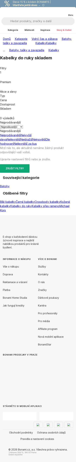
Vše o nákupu (11, 266)
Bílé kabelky (8, 202)
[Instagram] (70, 224)
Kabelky (51, 43)
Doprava (8, 274)
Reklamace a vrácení (15, 282)
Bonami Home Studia (15, 297)
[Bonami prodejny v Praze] (32, 376)
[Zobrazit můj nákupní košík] (63, 12)
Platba (6, 289)
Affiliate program (47, 328)
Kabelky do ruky (21, 206)
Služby (42, 266)
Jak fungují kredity (13, 305)
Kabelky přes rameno (45, 206)
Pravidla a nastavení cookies (37, 438)
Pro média (44, 321)
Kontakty (43, 274)
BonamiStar (44, 344)
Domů (7, 39)
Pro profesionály (47, 313)
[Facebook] (62, 224)
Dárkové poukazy (48, 297)
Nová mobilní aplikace (51, 336)
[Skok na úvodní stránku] (10, 12)
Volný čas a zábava (44, 39)
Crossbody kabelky (47, 202)
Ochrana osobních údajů (51, 432)
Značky (42, 289)
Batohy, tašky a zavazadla (26, 50)
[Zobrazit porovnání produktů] (56, 12)
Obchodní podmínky (21, 432)
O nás (41, 282)
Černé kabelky (25, 202)
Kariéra (42, 305)
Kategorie (21, 39)
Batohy (5, 186)
